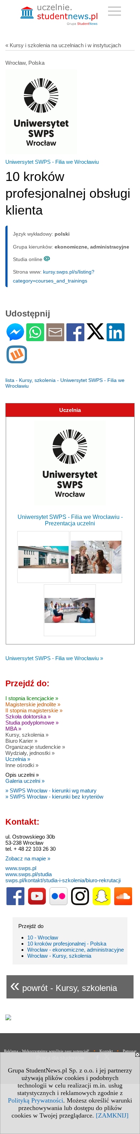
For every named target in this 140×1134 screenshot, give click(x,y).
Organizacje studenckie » (35, 747)
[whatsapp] (35, 338)
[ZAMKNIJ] (112, 1115)
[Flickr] (58, 903)
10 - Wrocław (42, 937)
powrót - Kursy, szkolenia (63, 985)
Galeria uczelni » (25, 781)
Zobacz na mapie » (27, 858)
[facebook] (15, 903)
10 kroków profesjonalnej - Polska (66, 944)
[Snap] (102, 903)
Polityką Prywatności (35, 1100)
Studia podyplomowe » (32, 723)
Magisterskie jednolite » (32, 704)
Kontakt (106, 1051)
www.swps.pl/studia (28, 874)
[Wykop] (16, 360)
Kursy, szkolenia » (26, 735)
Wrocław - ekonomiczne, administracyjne (75, 950)
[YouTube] (37, 903)
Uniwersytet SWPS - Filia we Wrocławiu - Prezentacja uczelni (70, 520)
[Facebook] (75, 338)
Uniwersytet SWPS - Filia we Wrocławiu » (54, 658)
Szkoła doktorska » (28, 716)
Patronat (129, 1051)
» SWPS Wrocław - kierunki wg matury (51, 790)
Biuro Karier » (21, 741)
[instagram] (80, 903)
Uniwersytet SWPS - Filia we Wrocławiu (52, 162)
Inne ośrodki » (21, 765)
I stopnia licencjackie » (31, 698)
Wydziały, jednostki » (30, 753)
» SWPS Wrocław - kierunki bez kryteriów (54, 797)
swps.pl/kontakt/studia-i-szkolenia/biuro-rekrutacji (63, 880)
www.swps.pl (20, 868)
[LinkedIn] (116, 338)
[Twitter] (95, 336)
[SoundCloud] (123, 903)
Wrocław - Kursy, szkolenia (59, 956)
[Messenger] (15, 338)
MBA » (13, 729)
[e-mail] (55, 338)
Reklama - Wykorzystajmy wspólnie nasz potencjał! (46, 1051)
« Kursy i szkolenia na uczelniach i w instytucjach (63, 45)
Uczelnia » (17, 759)
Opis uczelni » (22, 775)
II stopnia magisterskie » (33, 710)
